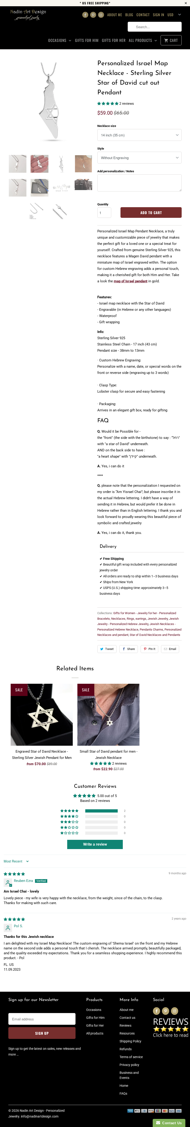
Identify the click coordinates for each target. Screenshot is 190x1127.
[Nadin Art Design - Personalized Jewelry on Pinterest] (93, 15)
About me (114, 14)
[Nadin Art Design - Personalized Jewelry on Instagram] (101, 15)
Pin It (152, 649)
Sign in (158, 14)
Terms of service (131, 1057)
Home (124, 1085)
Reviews (125, 1025)
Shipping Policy (130, 1041)
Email (172, 649)
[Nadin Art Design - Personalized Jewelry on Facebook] (85, 15)
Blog (129, 14)
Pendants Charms (151, 629)
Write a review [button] (95, 844)
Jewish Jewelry (158, 618)
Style (100, 148)
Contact (143, 14)
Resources (127, 1033)
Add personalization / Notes (115, 171)
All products (141, 40)
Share (131, 649)
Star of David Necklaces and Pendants (155, 635)
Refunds (126, 1049)
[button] (108, 104)
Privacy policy (129, 1065)
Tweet (109, 649)
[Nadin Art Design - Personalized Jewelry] (28, 16)
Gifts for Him (87, 40)
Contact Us (171, 1123)
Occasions (58, 40)
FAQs (123, 1093)
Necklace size (106, 126)
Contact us (127, 1017)
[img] (14, 874)
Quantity (102, 204)
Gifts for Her (114, 40)
